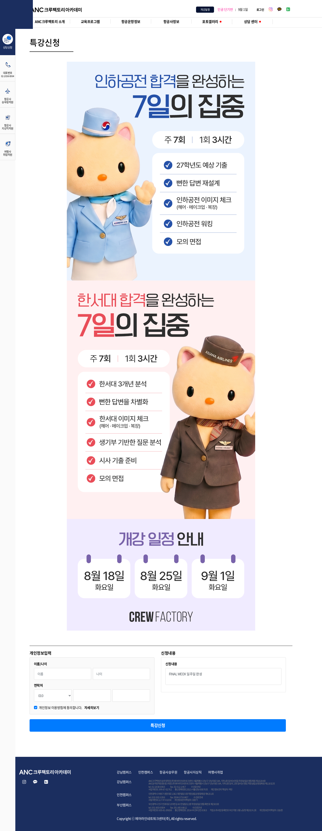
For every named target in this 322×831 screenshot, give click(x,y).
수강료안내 (195, 786)
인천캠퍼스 (145, 772)
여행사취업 (215, 772)
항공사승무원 (168, 772)
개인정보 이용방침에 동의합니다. (69, 707)
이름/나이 (40, 664)
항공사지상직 (193, 772)
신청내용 (171, 664)
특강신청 (157, 725)
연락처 (38, 685)
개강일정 (205, 10)
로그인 (260, 9)
